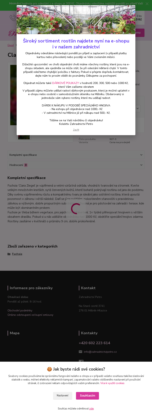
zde (91, 408)
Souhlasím (87, 396)
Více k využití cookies (112, 383)
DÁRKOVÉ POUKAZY (65, 83)
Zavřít (76, 129)
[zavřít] (128, 11)
